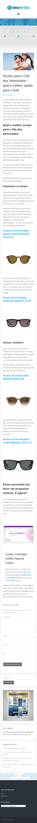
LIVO (2, 793)
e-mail (9, 734)
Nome (5, 636)
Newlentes (4, 796)
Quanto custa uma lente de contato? (14, 748)
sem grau (11, 578)
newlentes (9, 95)
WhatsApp (24, 734)
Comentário (7, 617)
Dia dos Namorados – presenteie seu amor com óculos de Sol (8, 776)
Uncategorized (18, 37)
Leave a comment (25, 36)
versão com (26, 575)
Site (4, 653)
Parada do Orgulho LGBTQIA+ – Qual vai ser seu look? (29, 776)
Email (5, 644)
